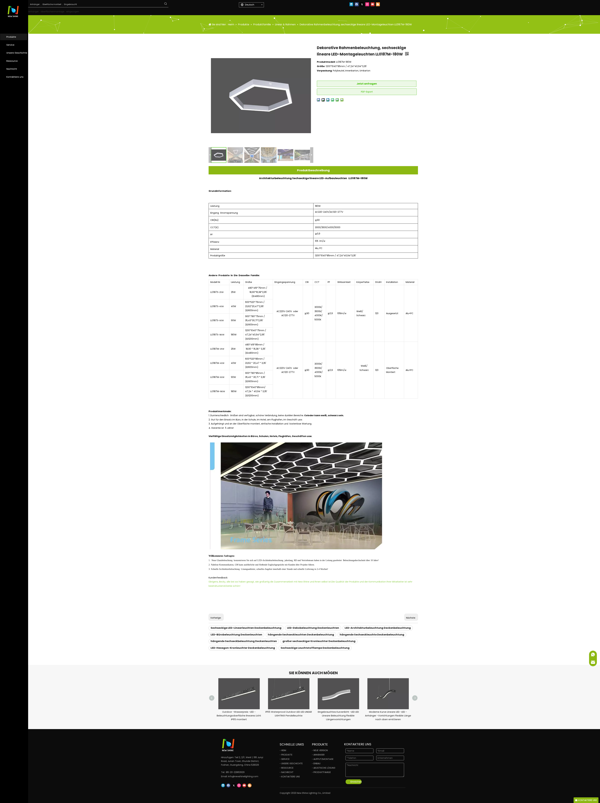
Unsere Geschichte (16, 52)
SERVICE (285, 759)
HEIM (283, 750)
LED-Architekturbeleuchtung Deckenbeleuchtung (378, 628)
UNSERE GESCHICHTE (292, 763)
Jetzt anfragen (367, 83)
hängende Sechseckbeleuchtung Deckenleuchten (244, 641)
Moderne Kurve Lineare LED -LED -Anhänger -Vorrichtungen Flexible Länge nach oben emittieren (388, 715)
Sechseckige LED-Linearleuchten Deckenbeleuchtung (246, 628)
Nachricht (11, 68)
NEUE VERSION (320, 750)
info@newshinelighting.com (243, 776)
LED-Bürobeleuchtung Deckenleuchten (236, 634)
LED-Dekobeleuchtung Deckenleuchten (313, 628)
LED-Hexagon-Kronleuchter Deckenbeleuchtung (243, 648)
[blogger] (378, 4)
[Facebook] (357, 4)
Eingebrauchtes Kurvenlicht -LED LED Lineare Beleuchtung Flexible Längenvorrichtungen (338, 715)
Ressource (12, 61)
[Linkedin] (351, 4)
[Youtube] (373, 4)
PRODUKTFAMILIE (322, 772)
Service (10, 44)
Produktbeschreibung (313, 170)
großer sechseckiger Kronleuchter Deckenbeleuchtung (318, 641)
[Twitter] (362, 4)
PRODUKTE (286, 754)
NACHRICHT (287, 772)
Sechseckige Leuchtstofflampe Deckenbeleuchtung (315, 648)
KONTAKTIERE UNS (290, 776)
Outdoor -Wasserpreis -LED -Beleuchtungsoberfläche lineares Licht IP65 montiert (239, 715)
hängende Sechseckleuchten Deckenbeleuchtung (301, 634)
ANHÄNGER (319, 754)
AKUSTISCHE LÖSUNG (324, 767)
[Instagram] (367, 4)
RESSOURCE (287, 767)
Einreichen (356, 781)
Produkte (11, 36)
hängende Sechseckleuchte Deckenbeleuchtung (372, 634)
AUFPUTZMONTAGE (323, 759)
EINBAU (316, 763)
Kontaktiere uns (14, 76)
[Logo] (239, 745)
